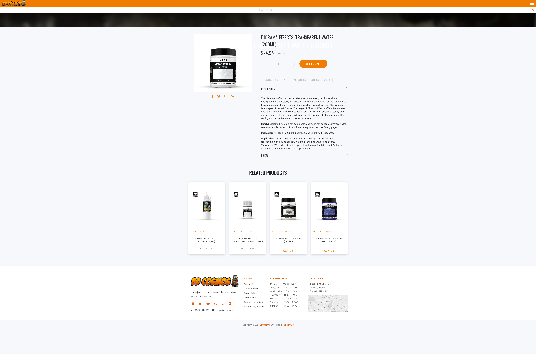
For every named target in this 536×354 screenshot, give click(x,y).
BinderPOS (289, 324)
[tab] (304, 90)
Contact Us (249, 284)
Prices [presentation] (265, 155)
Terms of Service (252, 288)
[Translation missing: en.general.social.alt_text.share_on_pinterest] (225, 96)
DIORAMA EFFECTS (270, 79)
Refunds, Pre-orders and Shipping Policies (254, 302)
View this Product (208, 218)
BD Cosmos (265, 324)
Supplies (315, 79)
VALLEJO (327, 79)
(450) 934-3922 (202, 310)
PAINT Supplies (299, 79)
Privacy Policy (250, 293)
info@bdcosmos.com (226, 310)
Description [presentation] (268, 89)
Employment (250, 297)
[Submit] (533, 10)
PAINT (285, 79)
